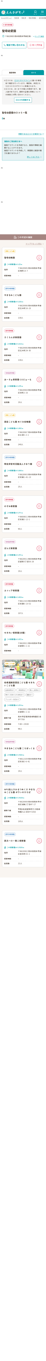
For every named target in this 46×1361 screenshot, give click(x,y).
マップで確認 (39, 36)
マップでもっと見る (34, 243)
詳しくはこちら (33, 157)
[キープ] (39, 257)
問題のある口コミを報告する (30, 134)
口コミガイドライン (22, 80)
